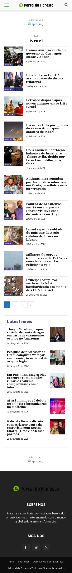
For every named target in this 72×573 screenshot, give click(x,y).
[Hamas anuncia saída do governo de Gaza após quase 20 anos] (13, 56)
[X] (46, 547)
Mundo (8, 64)
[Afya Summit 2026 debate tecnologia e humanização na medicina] (57, 406)
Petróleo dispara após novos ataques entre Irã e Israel (47, 103)
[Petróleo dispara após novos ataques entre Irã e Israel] (13, 106)
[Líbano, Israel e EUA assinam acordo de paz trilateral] (13, 81)
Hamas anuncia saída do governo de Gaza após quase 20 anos (46, 53)
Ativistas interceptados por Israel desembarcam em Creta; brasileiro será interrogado (46, 184)
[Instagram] (36, 547)
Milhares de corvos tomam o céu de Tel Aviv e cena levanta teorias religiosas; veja (47, 260)
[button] (6, 5)
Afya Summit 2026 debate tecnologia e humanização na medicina (27, 404)
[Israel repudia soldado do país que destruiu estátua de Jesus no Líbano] (13, 235)
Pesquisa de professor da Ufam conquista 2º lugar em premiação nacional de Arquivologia (27, 356)
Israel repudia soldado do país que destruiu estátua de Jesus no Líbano (44, 235)
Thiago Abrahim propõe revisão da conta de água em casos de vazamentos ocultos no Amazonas (26, 334)
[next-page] (30, 304)
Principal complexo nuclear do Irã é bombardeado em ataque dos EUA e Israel (46, 285)
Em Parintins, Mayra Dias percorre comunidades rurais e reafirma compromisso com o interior (26, 381)
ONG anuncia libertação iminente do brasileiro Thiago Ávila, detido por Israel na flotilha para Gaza (45, 156)
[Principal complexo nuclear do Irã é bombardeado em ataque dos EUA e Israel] (13, 286)
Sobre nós (23, 561)
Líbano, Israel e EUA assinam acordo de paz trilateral (44, 78)
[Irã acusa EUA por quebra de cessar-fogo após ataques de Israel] (13, 131)
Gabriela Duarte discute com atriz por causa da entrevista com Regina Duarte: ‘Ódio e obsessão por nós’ (25, 428)
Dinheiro (9, 114)
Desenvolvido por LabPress (48, 561)
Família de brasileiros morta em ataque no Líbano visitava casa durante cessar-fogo (44, 209)
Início (12, 561)
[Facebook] (26, 547)
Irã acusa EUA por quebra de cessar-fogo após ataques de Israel (47, 128)
